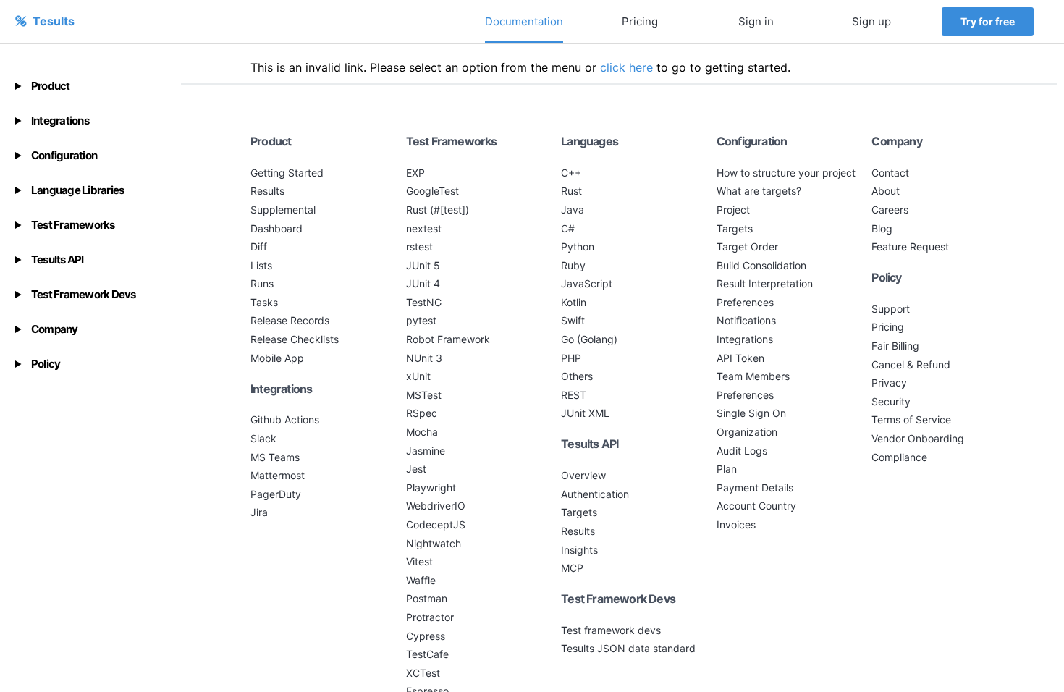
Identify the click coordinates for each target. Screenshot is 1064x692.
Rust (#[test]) (437, 209)
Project (733, 209)
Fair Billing (895, 345)
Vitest (419, 561)
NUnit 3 (424, 358)
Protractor (430, 617)
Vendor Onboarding (917, 438)
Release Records (289, 320)
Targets (579, 512)
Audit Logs (742, 450)
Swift (573, 320)
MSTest (424, 395)
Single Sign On (751, 413)
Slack (263, 438)
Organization (747, 432)
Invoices (736, 524)
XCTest (423, 673)
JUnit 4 (423, 283)
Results (267, 191)
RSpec (421, 413)
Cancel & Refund (910, 364)
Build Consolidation (761, 265)
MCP (572, 568)
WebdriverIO (435, 505)
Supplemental (283, 209)
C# (568, 228)
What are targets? (759, 191)
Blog (881, 228)
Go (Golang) (589, 339)
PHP (571, 358)
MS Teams (275, 457)
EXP (415, 172)
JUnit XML (585, 413)
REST (573, 395)
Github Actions (284, 419)
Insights (579, 550)
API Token (740, 358)
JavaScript (586, 283)
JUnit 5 (423, 265)
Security (891, 401)
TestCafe (427, 654)
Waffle (421, 580)
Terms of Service (911, 419)
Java (572, 209)
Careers (889, 209)
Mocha (422, 432)
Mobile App (277, 358)
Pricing (640, 21)
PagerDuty (275, 494)
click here (626, 67)
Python (577, 246)
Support (890, 309)
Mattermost (277, 475)
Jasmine (425, 450)
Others (577, 376)
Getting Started (287, 172)
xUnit (418, 376)
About (885, 191)
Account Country (756, 505)
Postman (426, 598)
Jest (416, 469)
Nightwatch (433, 543)
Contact (890, 172)
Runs (262, 283)
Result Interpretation (765, 283)
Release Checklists (294, 339)
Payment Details (755, 487)
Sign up (871, 21)
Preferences (745, 302)
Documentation (524, 21)
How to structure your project (786, 172)
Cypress (425, 636)
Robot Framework (448, 339)
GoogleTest (432, 191)
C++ (571, 172)
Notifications (746, 320)
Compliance (899, 457)
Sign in (756, 21)
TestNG (424, 302)
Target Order (747, 246)
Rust (571, 191)
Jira (259, 512)
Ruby (573, 265)
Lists (261, 265)
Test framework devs (611, 630)
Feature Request (910, 246)
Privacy (889, 382)
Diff (258, 246)
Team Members (753, 376)
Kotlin (573, 302)
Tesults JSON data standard (628, 648)
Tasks (264, 302)
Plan (727, 469)
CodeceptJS (435, 524)
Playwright (431, 487)
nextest (424, 228)
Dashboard (276, 228)
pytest (421, 320)
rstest (419, 246)
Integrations (745, 339)
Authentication (595, 494)
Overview (583, 475)
